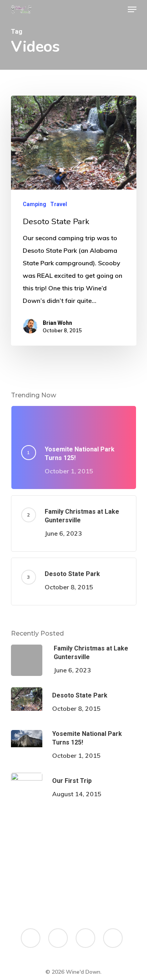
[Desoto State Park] (73, 221)
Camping (34, 204)
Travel (58, 204)
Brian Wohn (57, 323)
